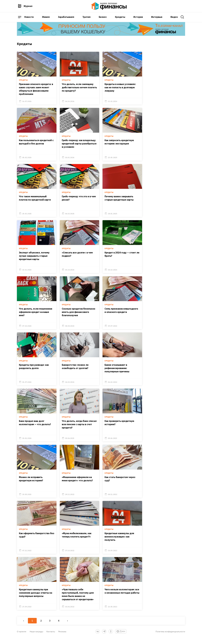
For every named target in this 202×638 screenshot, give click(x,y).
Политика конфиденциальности (170, 631)
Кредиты (120, 17)
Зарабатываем (66, 17)
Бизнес (103, 17)
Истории (138, 17)
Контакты (50, 631)
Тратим (86, 17)
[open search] (182, 17)
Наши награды (36, 631)
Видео (174, 17)
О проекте (21, 631)
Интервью (156, 17)
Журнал (27, 6)
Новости (29, 17)
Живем (46, 17)
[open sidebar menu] (19, 17)
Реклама (62, 631)
